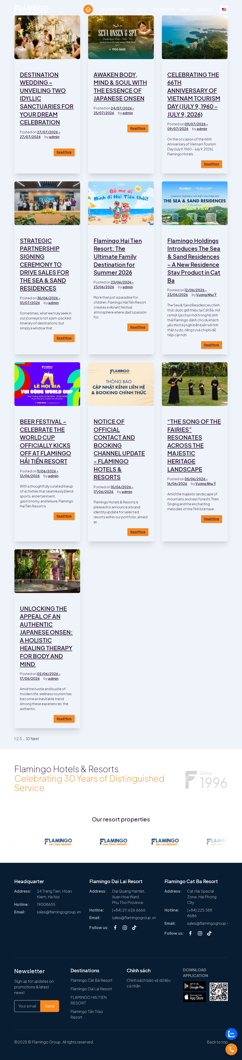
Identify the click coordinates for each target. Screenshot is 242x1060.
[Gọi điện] (231, 1049)
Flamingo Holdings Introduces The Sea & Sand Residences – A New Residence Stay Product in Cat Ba (193, 260)
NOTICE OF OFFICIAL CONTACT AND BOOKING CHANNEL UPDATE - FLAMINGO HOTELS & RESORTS (119, 449)
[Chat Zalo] (231, 1034)
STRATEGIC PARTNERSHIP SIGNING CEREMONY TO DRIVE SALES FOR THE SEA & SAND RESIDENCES (44, 264)
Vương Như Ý (206, 294)
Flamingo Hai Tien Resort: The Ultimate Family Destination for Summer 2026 (118, 256)
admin (54, 137)
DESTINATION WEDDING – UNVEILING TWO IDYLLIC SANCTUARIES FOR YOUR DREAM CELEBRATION (46, 98)
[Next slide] (223, 910)
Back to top (217, 1041)
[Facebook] (115, 927)
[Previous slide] (19, 910)
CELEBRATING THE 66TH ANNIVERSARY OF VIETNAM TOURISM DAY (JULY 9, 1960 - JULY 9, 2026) (193, 94)
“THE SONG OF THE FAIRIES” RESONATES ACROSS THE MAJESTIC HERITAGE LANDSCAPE (194, 445)
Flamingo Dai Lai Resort (91, 988)
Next (34, 738)
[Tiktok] (134, 927)
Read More (64, 152)
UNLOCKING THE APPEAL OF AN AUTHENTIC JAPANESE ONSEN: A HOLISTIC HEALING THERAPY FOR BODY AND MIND (46, 636)
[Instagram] (124, 927)
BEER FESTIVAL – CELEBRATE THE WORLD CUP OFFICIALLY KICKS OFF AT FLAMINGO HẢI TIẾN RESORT (45, 441)
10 (28, 738)
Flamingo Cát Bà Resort (91, 980)
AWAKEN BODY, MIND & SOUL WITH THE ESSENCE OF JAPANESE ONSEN (120, 86)
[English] (224, 9)
